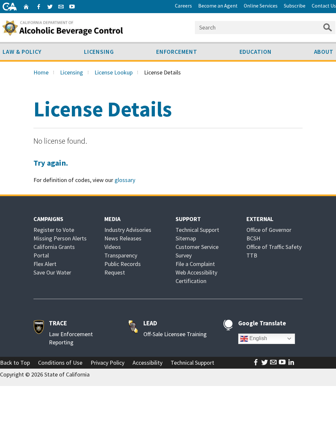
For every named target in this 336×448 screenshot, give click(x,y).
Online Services (261, 6)
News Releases (122, 238)
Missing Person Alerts (60, 238)
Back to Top (15, 362)
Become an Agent (218, 6)
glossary (125, 180)
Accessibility (147, 362)
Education (256, 51)
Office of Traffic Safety (274, 247)
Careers (183, 6)
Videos (112, 247)
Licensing (99, 51)
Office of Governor (268, 230)
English (257, 338)
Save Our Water (52, 272)
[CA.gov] (10, 6)
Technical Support (197, 230)
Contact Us (324, 6)
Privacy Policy (107, 362)
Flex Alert (44, 264)
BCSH (253, 238)
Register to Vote (53, 230)
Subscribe (294, 6)
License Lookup (113, 72)
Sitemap (186, 238)
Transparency (120, 255)
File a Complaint (195, 264)
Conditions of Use (60, 362)
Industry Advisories (127, 230)
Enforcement (176, 51)
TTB (251, 255)
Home (41, 72)
